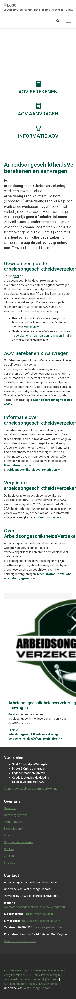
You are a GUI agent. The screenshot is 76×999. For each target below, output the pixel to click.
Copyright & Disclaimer (18, 842)
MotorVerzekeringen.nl (48, 970)
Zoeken (9, 855)
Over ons (10, 808)
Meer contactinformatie (20, 941)
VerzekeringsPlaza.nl (37, 988)
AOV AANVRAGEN (38, 114)
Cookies (9, 849)
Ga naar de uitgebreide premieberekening (30, 788)
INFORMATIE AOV (38, 136)
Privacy (9, 835)
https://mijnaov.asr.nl (40, 913)
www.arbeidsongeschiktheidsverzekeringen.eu (34, 907)
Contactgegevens (16, 815)
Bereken (13, 714)
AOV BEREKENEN (38, 92)
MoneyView (31, 326)
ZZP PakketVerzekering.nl (43, 975)
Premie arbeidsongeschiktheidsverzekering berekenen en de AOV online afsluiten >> (35, 734)
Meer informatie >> (50, 517)
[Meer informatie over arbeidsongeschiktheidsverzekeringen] (38, 127)
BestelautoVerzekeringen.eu (22, 979)
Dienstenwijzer (14, 821)
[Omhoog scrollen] (63, 986)
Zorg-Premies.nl (14, 975)
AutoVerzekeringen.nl (18, 970)
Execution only (13, 828)
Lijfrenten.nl (51, 979)
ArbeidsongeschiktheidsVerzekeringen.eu (31, 983)
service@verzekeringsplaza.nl (41, 920)
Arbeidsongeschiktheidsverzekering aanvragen (42, 705)
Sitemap (9, 862)
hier (16, 276)
